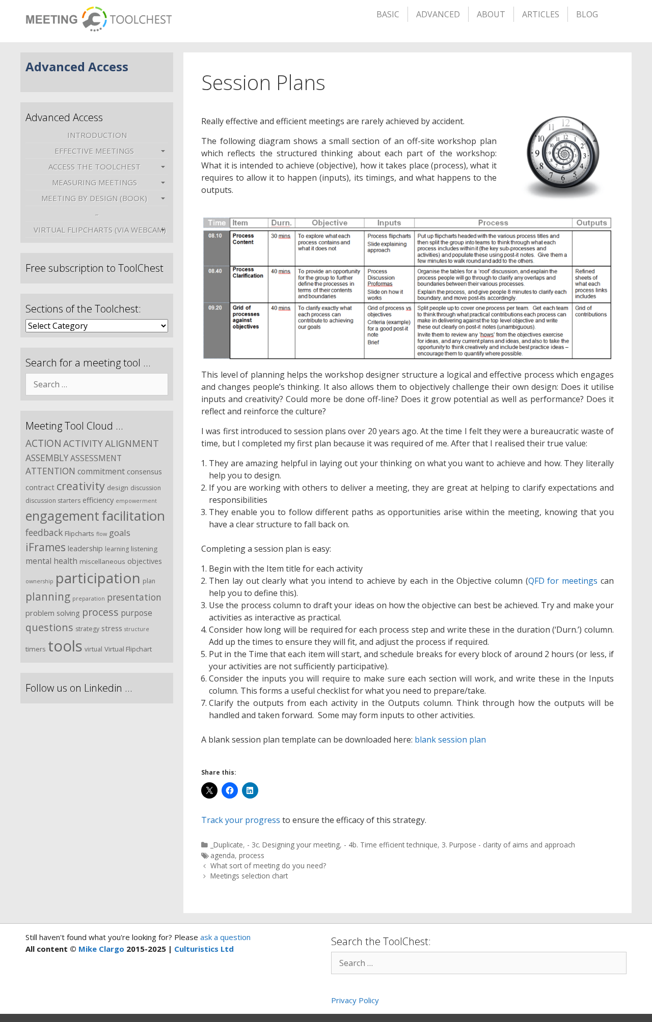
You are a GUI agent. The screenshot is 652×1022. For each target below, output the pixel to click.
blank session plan (450, 739)
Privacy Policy (355, 1000)
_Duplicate (226, 844)
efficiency (98, 500)
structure (136, 629)
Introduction (97, 135)
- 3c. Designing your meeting (293, 844)
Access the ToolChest (94, 166)
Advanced (438, 14)
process (251, 855)
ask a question (224, 937)
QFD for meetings (562, 580)
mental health (51, 560)
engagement (62, 515)
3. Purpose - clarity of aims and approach (508, 844)
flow (101, 533)
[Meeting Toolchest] (98, 15)
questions (49, 627)
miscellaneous (102, 561)
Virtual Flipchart (128, 649)
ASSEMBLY (46, 457)
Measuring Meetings (94, 182)
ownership (39, 581)
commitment (101, 471)
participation (98, 577)
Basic (387, 14)
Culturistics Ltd (204, 949)
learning (117, 549)
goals (119, 532)
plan (149, 581)
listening (144, 548)
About (491, 14)
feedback (44, 532)
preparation (88, 598)
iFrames (45, 547)
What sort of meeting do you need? (268, 865)
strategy (87, 628)
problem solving (52, 613)
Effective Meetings (94, 151)
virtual (93, 649)
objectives (144, 561)
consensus (144, 471)
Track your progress (240, 820)
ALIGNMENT (132, 443)
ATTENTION (50, 471)
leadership (85, 548)
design (117, 487)
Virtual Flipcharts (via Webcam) (100, 229)
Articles (540, 14)
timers (35, 649)
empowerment (136, 500)
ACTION (43, 443)
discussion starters (52, 500)
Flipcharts (79, 533)
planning (47, 596)
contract (40, 487)
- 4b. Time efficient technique (391, 844)
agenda (222, 855)
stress (111, 628)
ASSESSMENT (96, 458)
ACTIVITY (83, 443)
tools (65, 646)
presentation (134, 597)
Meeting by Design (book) (94, 198)
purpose (136, 612)
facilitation (133, 515)
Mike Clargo (101, 949)
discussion (145, 488)
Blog (587, 14)
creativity (81, 485)
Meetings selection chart (249, 876)
